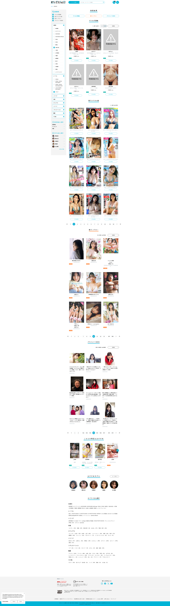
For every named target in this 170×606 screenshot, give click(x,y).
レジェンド (82, 557)
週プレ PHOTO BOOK (74, 513)
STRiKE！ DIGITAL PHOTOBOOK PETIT (59, 85)
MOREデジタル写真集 (102, 513)
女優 (89, 553)
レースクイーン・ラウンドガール (78, 555)
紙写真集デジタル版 (73, 520)
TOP (52, 6)
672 (112, 432)
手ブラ (72, 562)
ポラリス (77, 522)
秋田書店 (56, 28)
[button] (117, 450)
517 (104, 432)
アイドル (81, 553)
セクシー (114, 540)
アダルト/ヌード (106, 557)
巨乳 (82, 533)
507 (109, 336)
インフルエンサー (110, 555)
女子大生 (109, 553)
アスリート (98, 557)
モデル (95, 553)
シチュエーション (57, 109)
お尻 (88, 533)
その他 (54, 116)
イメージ (55, 106)
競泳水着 (87, 528)
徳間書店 (56, 58)
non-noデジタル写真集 (112, 513)
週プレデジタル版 (58, 16)
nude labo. (82, 522)
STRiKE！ (57, 79)
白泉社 (56, 63)
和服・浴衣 (103, 528)
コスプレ (72, 528)
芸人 (90, 557)
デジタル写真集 (58, 14)
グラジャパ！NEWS (59, 20)
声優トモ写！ (72, 522)
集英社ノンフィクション (84, 515)
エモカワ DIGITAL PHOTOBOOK (58, 88)
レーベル (55, 76)
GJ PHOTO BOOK (92, 513)
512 (87, 432)
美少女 (72, 540)
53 (110, 224)
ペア (71, 548)
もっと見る (114, 476)
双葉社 (56, 69)
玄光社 (56, 39)
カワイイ (105, 540)
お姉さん (80, 540)
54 (113, 224)
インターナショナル (101, 535)
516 (100, 432)
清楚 (72, 542)
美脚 (106, 533)
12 (100, 336)
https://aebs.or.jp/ (67, 592)
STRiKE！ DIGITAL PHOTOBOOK (58, 82)
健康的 (72, 535)
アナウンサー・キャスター (95, 555)
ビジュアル (55, 102)
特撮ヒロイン (73, 557)
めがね (94, 528)
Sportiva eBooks (94, 515)
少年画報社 (71, 508)
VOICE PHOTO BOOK (99, 520)
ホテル (92, 548)
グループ (85, 548)
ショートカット (97, 533)
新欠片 (56, 61)
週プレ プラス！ (58, 18)
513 (90, 432)
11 (97, 336)
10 (105, 224)
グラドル (73, 553)
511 (83, 432)
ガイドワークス (58, 31)
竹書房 (56, 55)
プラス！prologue (82, 520)
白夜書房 (56, 66)
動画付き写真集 (89, 520)
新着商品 (54, 124)
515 (97, 432)
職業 (54, 113)
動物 (99, 562)
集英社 (56, 44)
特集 (53, 128)
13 (104, 336)
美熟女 (87, 540)
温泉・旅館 (100, 548)
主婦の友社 (57, 47)
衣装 (54, 99)
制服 (80, 528)
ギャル (111, 535)
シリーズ (55, 95)
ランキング (54, 126)
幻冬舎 (102, 506)
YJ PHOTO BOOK (83, 513)
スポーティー (90, 535)
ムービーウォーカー (101, 508)
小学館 (56, 50)
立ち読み (77, 60)
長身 (112, 533)
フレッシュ (80, 535)
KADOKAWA (83, 506)
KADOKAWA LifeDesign (59, 36)
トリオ (78, 548)
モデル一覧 (61, 149)
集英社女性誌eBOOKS (74, 515)
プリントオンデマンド (110, 520)
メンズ (92, 562)
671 (109, 432)
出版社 (54, 25)
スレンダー (73, 533)
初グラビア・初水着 (82, 562)
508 (112, 336)
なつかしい (96, 540)
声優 (103, 553)
